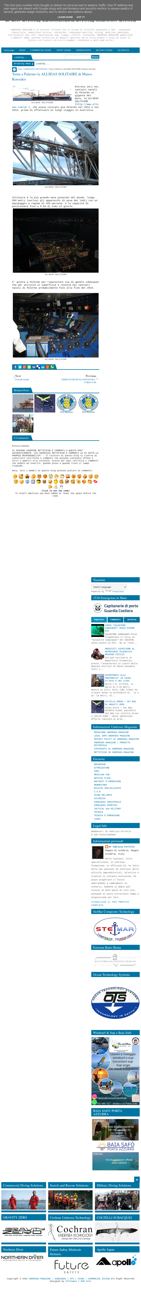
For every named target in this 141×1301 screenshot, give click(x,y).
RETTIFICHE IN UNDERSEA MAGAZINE (114, 752)
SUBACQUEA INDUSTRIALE (107, 802)
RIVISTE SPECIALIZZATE (107, 788)
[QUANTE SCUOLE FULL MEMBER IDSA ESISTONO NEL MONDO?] (66, 403)
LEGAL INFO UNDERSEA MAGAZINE (112, 736)
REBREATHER (100, 785)
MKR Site (86, 1281)
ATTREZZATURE (101, 768)
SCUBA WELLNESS (103, 795)
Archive (131, 619)
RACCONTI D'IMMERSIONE (107, 781)
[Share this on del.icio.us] (38, 367)
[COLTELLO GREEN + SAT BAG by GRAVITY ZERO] (44, 403)
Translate (118, 591)
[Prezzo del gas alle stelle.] (22, 403)
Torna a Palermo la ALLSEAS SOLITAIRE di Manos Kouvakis (52, 76)
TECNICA (98, 812)
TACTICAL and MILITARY (107, 809)
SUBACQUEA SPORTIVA (105, 805)
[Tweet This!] (20, 367)
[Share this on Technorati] (52, 367)
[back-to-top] (137, 1179)
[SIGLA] (22, 423)
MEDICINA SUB (101, 774)
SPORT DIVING (64, 50)
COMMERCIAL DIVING (40, 50)
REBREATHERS (83, 50)
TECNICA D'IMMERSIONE (107, 815)
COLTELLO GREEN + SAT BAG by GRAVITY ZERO (120, 703)
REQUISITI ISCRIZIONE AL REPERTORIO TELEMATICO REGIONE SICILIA (120, 652)
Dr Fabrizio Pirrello (122, 847)
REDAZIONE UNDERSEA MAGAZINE (111, 732)
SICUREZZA (123, 50)
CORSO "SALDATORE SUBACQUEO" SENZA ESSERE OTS (120, 628)
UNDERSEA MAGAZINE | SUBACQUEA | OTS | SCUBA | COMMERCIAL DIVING (69, 1279)
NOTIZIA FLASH (102, 778)
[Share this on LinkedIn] (43, 367)
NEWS (22, 50)
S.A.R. (98, 791)
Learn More (65, 17)
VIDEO (97, 819)
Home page (9, 50)
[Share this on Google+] (24, 367)
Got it (81, 17)
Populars (99, 619)
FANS (96, 771)
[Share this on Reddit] (47, 367)
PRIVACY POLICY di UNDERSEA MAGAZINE (116, 739)
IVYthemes (71, 1281)
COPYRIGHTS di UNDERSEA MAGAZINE (114, 749)
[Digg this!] (33, 367)
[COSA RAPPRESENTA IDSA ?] (88, 403)
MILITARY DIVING (104, 50)
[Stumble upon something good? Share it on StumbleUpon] (29, 367)
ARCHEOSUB (100, 764)
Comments (115, 619)
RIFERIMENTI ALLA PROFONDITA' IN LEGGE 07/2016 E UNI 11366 (118, 678)
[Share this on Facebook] (15, 367)
